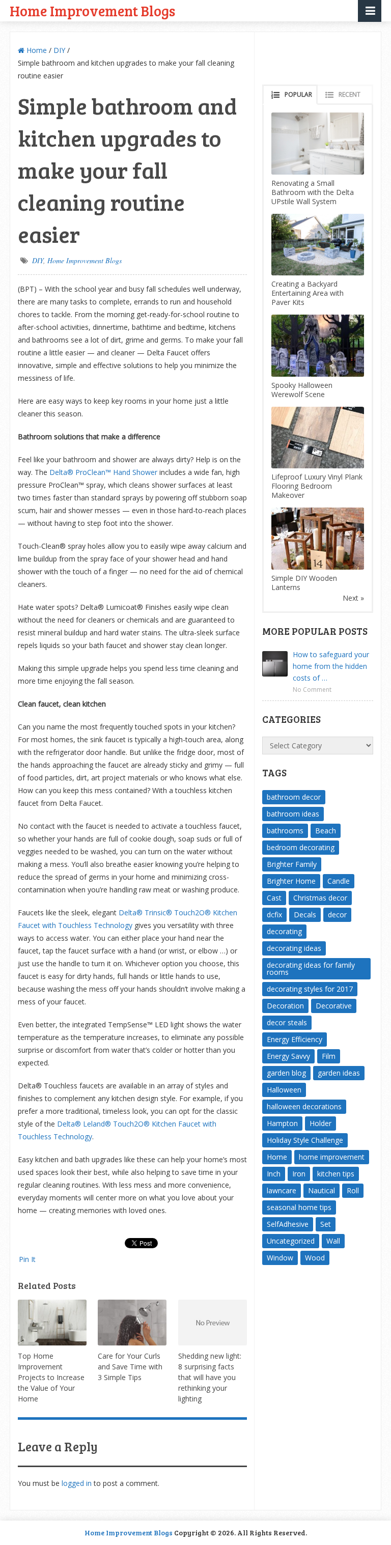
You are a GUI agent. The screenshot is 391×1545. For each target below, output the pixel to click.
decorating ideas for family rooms (311, 968)
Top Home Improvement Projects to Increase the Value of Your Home (51, 1377)
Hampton (282, 1123)
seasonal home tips (299, 1207)
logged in (77, 1483)
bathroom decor (294, 797)
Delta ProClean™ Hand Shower (103, 472)
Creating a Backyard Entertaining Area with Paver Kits (307, 293)
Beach (325, 830)
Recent (349, 94)
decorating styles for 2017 (310, 989)
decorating (284, 931)
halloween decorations (304, 1106)
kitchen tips (335, 1173)
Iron (298, 1173)
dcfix (274, 914)
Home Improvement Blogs (92, 10)
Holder (320, 1123)
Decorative (334, 1005)
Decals (305, 914)
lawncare (281, 1190)
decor (337, 914)
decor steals (287, 1022)
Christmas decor (320, 898)
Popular (298, 94)
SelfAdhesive (288, 1224)
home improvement (332, 1157)
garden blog (286, 1073)
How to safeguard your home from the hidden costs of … (331, 666)
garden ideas (339, 1073)
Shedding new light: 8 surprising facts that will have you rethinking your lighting (209, 1377)
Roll (353, 1190)
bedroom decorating (300, 847)
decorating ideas (294, 948)
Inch (274, 1173)
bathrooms (285, 830)
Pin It (27, 1259)
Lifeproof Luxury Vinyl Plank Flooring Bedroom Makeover (316, 486)
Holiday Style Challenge (305, 1140)
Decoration (285, 1005)
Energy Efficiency (294, 1039)
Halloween (284, 1089)
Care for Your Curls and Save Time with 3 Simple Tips (130, 1366)
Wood (315, 1257)
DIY (59, 50)
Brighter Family (292, 864)
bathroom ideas (293, 814)
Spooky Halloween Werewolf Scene (301, 389)
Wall (333, 1241)
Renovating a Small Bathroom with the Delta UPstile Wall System (312, 192)
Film (329, 1056)
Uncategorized (291, 1241)
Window (280, 1257)
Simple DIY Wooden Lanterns (304, 582)
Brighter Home (291, 881)
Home (35, 50)
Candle (338, 881)
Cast (274, 898)
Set (325, 1224)
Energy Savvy (288, 1056)
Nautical (321, 1190)
